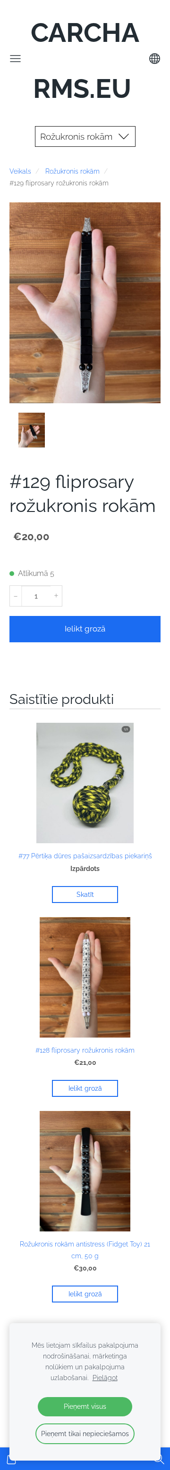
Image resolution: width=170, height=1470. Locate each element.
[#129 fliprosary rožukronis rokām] (31, 430)
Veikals (20, 171)
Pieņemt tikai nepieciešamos (85, 1434)
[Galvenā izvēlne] (15, 59)
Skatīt (85, 894)
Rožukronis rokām (72, 171)
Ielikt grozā (85, 628)
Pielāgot (105, 1378)
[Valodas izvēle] (155, 59)
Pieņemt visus (85, 1406)
